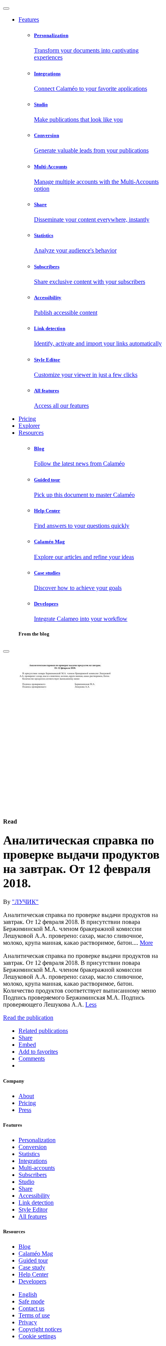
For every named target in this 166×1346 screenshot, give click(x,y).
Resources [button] (31, 432)
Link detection (36, 1202)
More (146, 942)
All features (33, 1216)
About (26, 1096)
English (28, 1294)
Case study (32, 1267)
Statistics (29, 1154)
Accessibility (34, 1195)
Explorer (29, 425)
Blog (24, 1246)
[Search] (6, 651)
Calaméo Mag (36, 1253)
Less (91, 1004)
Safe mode (31, 1301)
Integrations (33, 1161)
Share (25, 1188)
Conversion (33, 1147)
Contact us (31, 1308)
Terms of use (34, 1315)
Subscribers (33, 1174)
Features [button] (29, 19)
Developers (32, 1281)
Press (25, 1110)
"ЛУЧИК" (25, 901)
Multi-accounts (37, 1168)
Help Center (33, 1274)
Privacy (28, 1322)
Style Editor (33, 1209)
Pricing (27, 418)
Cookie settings (37, 1336)
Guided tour (33, 1260)
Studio (26, 1181)
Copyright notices (40, 1329)
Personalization (37, 1140)
